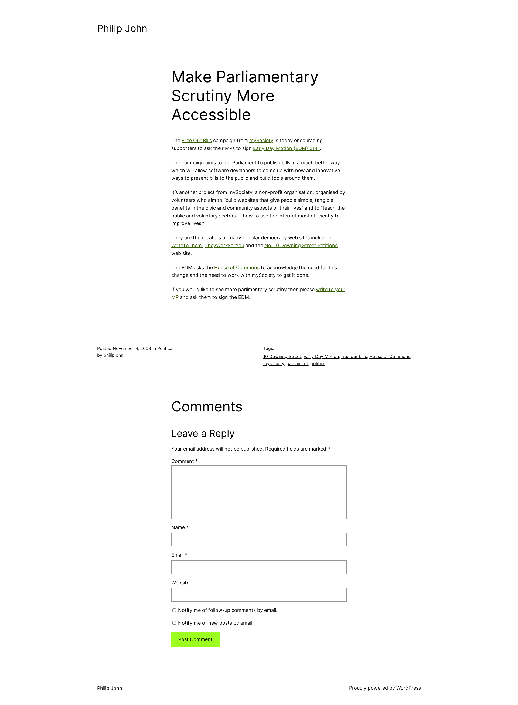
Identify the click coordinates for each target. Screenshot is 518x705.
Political (165, 348)
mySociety (261, 140)
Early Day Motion (321, 356)
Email (179, 555)
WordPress (408, 688)
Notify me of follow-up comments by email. (227, 610)
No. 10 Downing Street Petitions (301, 245)
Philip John (122, 28)
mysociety (273, 363)
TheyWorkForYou (224, 245)
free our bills (354, 356)
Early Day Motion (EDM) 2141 (286, 148)
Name (180, 527)
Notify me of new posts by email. (216, 623)
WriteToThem (186, 245)
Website (180, 582)
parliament (297, 363)
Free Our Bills (197, 140)
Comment (184, 461)
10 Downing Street (282, 356)
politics (318, 363)
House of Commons (237, 267)
